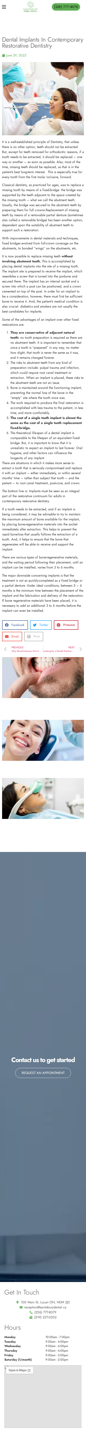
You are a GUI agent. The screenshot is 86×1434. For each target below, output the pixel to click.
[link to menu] (8, 7)
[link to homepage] (30, 7)
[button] (15, 625)
